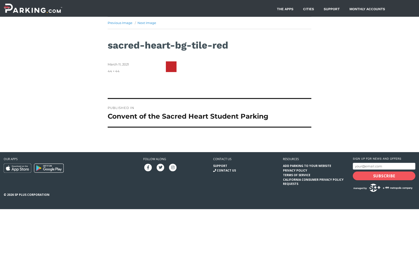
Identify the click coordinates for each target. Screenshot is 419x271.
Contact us (222, 159)
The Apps (285, 9)
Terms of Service (296, 175)
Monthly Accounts (367, 9)
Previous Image (120, 23)
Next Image (146, 23)
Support (332, 9)
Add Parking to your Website (307, 166)
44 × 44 (114, 71)
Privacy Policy (295, 170)
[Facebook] (148, 167)
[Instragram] (173, 167)
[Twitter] (160, 167)
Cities (308, 9)
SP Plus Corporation (32, 195)
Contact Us (226, 170)
